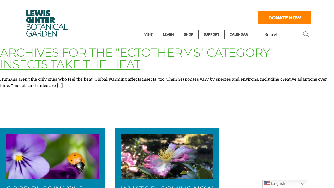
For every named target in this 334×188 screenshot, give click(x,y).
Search (272, 34)
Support (211, 34)
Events (151, 17)
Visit (148, 34)
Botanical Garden (46, 23)
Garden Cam (175, 17)
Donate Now (284, 17)
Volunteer (213, 27)
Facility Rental (158, 6)
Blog (167, 27)
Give (208, 17)
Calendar (239, 34)
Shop (188, 34)
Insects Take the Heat (70, 64)
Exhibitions (155, 27)
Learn (168, 34)
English (277, 183)
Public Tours (175, 6)
